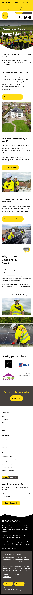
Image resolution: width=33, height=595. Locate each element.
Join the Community (10, 503)
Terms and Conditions (7, 467)
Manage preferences (12, 590)
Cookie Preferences (17, 570)
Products (4, 422)
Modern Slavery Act (7, 456)
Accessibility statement (8, 470)
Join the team (5, 439)
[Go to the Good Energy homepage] (5, 15)
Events (3, 430)
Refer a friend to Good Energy (10, 427)
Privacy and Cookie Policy (9, 459)
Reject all (20, 584)
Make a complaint (6, 447)
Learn (3, 425)
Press (3, 442)
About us (4, 416)
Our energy (5, 419)
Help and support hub (7, 444)
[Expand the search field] (20, 17)
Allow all (9, 584)
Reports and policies (7, 464)
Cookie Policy (7, 576)
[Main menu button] (29, 17)
